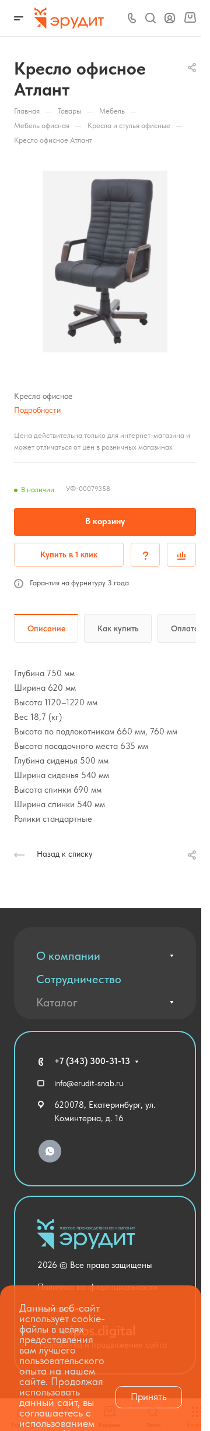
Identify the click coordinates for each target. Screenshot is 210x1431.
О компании (68, 956)
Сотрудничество (78, 979)
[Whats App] (49, 1151)
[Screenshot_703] (105, 261)
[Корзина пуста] (190, 18)
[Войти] (169, 18)
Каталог (57, 1002)
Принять (149, 1396)
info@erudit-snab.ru (88, 1083)
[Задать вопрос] (145, 555)
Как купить (118, 628)
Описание (46, 628)
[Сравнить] (181, 555)
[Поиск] (150, 18)
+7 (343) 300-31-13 (92, 1061)
